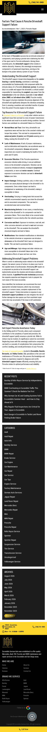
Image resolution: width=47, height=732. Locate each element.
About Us (26, 665)
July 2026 (8, 580)
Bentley (4, 683)
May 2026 (8, 587)
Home (4, 665)
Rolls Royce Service (12, 531)
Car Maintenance (11, 466)
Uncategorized (10, 557)
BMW (6, 449)
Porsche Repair (31, 29)
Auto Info (8, 441)
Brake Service (9, 458)
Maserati (5, 692)
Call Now (24, 729)
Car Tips (7, 479)
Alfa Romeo (6, 680)
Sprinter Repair (10, 540)
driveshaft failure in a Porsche (14, 115)
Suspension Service (12, 544)
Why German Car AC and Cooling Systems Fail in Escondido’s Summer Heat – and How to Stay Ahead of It (23, 399)
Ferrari (4, 686)
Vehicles (5, 668)
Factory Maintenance (12, 488)
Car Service (8, 475)
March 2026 (9, 595)
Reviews (5, 671)
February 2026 (10, 599)
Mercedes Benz (10, 505)
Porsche (7, 523)
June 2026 (8, 584)
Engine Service (10, 484)
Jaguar (26, 686)
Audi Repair (8, 436)
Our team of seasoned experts (12, 351)
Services (26, 668)
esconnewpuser (9, 29)
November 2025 (10, 611)
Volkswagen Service (12, 561)
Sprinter (7, 535)
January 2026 (9, 603)
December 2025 (10, 607)
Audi (6, 432)
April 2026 (8, 591)
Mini (6, 514)
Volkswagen (6, 702)
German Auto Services (13, 492)
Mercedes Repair (11, 510)
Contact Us (27, 671)
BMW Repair (9, 453)
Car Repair (8, 471)
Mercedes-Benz (28, 692)
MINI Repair (8, 518)
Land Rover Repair (11, 501)
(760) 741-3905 (37, 2)
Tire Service (9, 548)
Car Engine (8, 462)
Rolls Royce (6, 699)
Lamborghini (6, 689)
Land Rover (27, 689)
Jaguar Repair (9, 497)
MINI (3, 695)
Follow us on (21, 708)
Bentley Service (10, 445)
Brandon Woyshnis (31, 368)
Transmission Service (12, 553)
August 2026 (9, 576)
